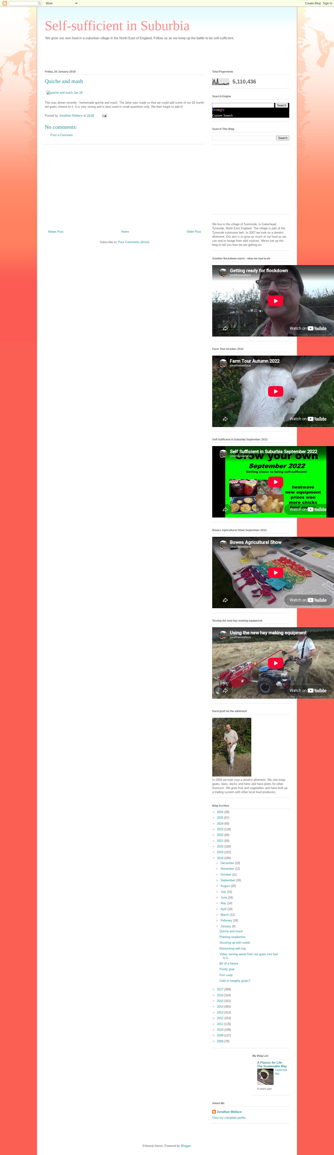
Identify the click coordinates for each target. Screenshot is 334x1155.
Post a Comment (61, 135)
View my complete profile (228, 1117)
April (224, 909)
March (225, 914)
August (226, 886)
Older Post (194, 231)
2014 (220, 1006)
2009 (220, 1035)
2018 (220, 858)
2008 (220, 1041)
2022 (220, 835)
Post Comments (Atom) (133, 242)
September (228, 880)
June (224, 897)
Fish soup (225, 975)
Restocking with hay (232, 948)
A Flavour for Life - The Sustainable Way (272, 1064)
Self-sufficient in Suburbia (117, 25)
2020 (220, 846)
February (227, 920)
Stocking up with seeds (234, 942)
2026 (220, 812)
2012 (220, 1018)
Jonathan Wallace (229, 1111)
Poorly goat (226, 969)
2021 (220, 840)
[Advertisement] (127, 54)
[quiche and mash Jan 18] (64, 92)
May (224, 903)
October (226, 874)
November (228, 868)
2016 (220, 995)
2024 (220, 823)
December (228, 863)
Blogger (186, 1146)
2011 (220, 1024)
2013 (220, 1012)
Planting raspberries (232, 937)
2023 (220, 829)
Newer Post (55, 231)
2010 (220, 1029)
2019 (220, 852)
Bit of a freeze (228, 963)
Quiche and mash (231, 931)
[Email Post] (104, 115)
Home (125, 231)
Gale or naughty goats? (234, 980)
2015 (220, 1001)
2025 (220, 817)
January (226, 926)
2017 (220, 989)
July (224, 892)
